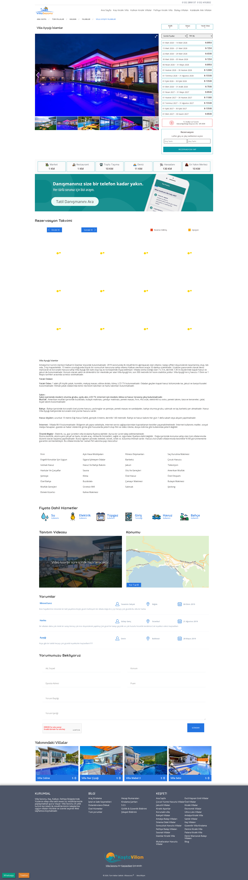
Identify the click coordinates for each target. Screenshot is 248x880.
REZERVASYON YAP (187, 149)
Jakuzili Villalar (163, 805)
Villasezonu (128, 875)
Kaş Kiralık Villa (121, 10)
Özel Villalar (190, 801)
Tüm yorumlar (95, 812)
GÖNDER (196, 728)
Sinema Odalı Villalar (166, 822)
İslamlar (86, 19)
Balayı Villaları (181, 10)
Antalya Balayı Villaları (166, 818)
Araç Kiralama (95, 798)
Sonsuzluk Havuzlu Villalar (169, 825)
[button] (156, 36)
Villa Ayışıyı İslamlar (106, 19)
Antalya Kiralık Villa (194, 815)
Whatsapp (9, 875)
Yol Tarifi (134, 584)
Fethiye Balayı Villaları (166, 829)
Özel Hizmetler (95, 808)
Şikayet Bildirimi (129, 812)
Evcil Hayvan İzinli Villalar (196, 798)
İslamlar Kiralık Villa (165, 835)
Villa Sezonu (112, 865)
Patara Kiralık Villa (193, 832)
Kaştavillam (126, 865)
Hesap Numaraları (130, 798)
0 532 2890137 (189, 2)
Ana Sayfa (106, 10)
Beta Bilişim (141, 875)
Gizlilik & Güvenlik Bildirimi (134, 808)
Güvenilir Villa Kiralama (196, 825)
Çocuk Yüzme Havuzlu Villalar (170, 801)
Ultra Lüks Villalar (193, 812)
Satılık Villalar (191, 818)
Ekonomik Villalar (193, 808)
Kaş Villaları (190, 822)
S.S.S (123, 805)
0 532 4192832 (204, 2)
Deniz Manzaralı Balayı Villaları (196, 837)
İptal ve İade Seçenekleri (99, 801)
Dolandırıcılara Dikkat (98, 805)
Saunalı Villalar (163, 832)
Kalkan (73, 19)
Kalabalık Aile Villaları (200, 10)
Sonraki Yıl (88, 230)
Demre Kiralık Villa (193, 829)
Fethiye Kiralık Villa (162, 10)
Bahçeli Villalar (163, 815)
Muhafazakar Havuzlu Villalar (166, 842)
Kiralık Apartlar (163, 808)
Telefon (24, 875)
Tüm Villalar (58, 19)
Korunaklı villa (163, 812)
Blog (187, 841)
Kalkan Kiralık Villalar (141, 10)
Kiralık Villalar (191, 805)
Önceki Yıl (55, 230)
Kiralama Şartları (129, 801)
